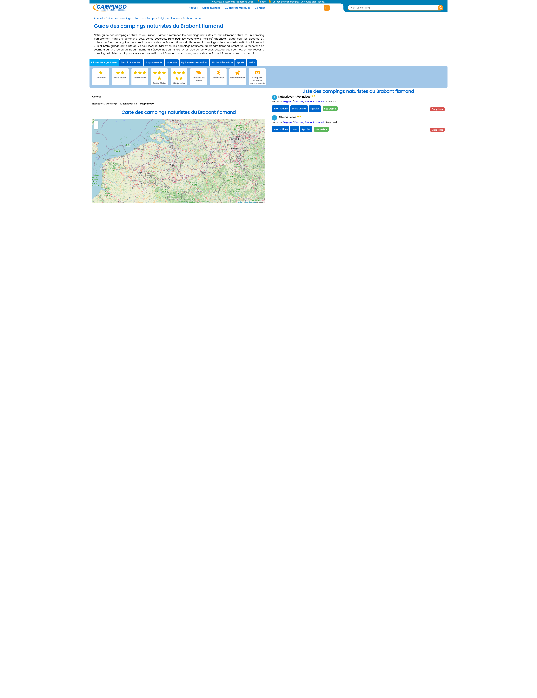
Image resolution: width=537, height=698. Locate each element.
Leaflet (240, 202)
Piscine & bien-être (222, 62)
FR (326, 7)
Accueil (193, 8)
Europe (151, 18)
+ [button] (96, 123)
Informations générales (104, 62)
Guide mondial (211, 8)
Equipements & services (194, 62)
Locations (172, 62)
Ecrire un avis (299, 108)
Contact (260, 8)
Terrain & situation (131, 62)
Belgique (163, 18)
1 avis (294, 129)
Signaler (314, 108)
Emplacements (153, 62)
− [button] (96, 127)
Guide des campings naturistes (125, 18)
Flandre (175, 18)
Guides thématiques (237, 8)
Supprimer (437, 109)
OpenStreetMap (250, 202)
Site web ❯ (330, 108)
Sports (240, 62)
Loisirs (252, 62)
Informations (281, 108)
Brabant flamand (193, 18)
